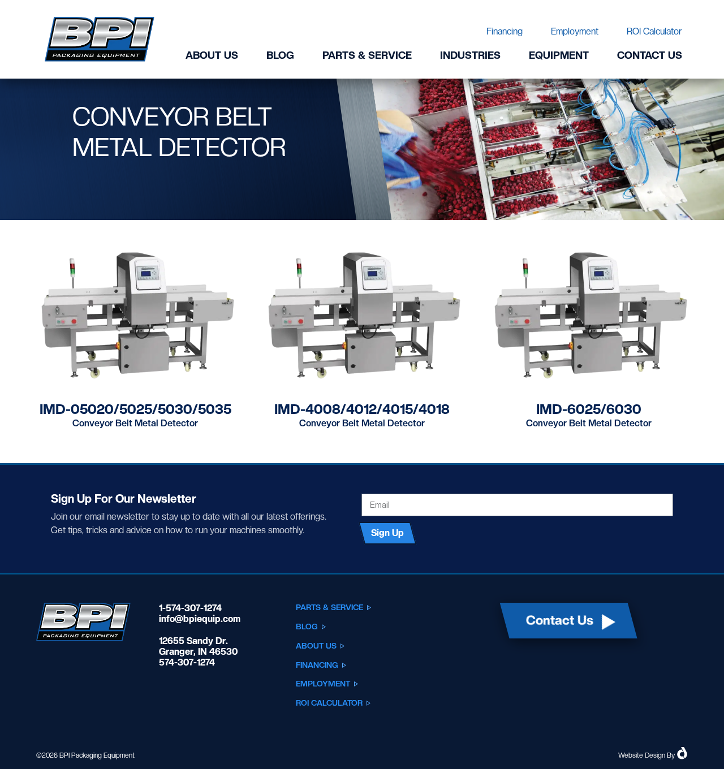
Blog (280, 55)
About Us (212, 55)
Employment (574, 31)
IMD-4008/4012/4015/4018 (362, 409)
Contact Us (649, 55)
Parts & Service (367, 55)
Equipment (559, 55)
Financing (504, 31)
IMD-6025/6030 (588, 409)
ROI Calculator (654, 31)
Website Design (641, 755)
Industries (470, 55)
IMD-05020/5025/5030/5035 (135, 409)
